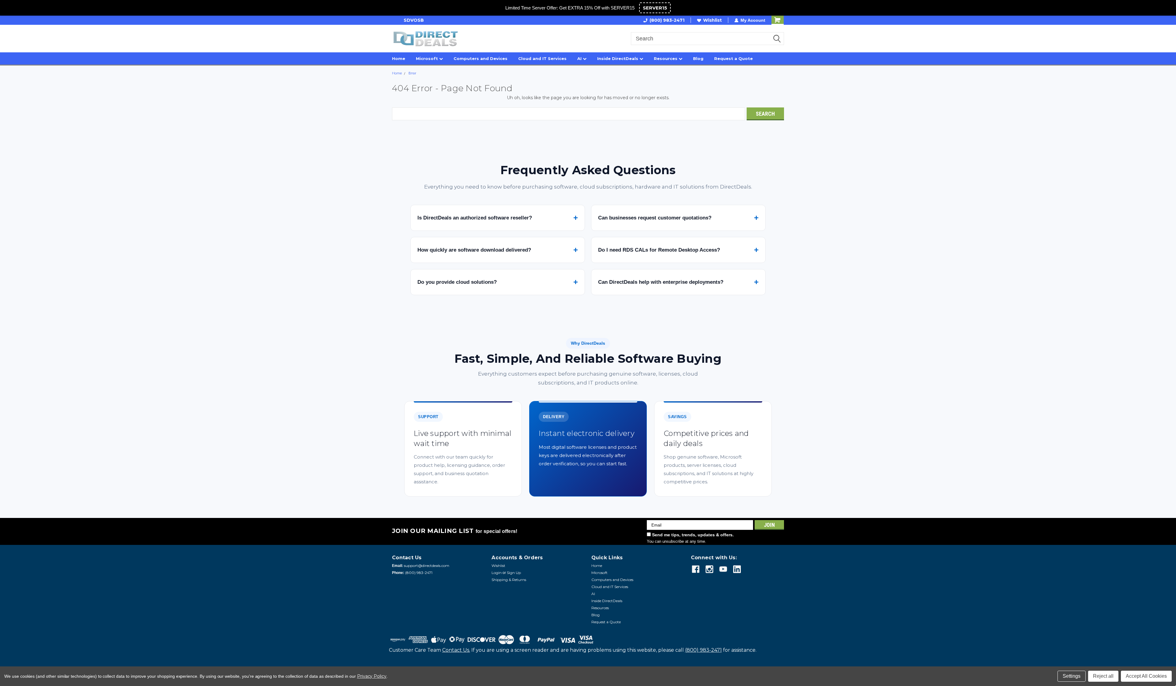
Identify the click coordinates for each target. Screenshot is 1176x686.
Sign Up (514, 572)
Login (497, 572)
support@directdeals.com (426, 565)
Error (412, 73)
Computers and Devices (480, 58)
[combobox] (707, 38)
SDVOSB (402, 20)
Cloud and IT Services (542, 58)
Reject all (1103, 676)
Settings (1071, 676)
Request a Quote (733, 58)
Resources (666, 58)
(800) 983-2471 (667, 20)
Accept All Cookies (1146, 676)
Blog (698, 58)
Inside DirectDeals (618, 58)
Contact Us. (456, 650)
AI (580, 58)
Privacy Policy (371, 676)
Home (398, 58)
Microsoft (427, 58)
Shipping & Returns (509, 579)
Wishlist (712, 20)
